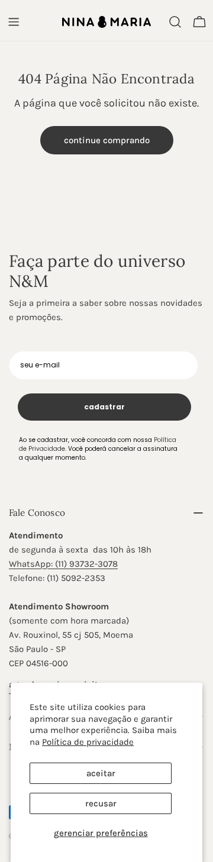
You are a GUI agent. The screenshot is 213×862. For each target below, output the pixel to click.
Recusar (101, 803)
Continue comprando (107, 140)
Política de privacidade (88, 742)
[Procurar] (175, 22)
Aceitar (100, 773)
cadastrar (104, 407)
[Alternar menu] (13, 22)
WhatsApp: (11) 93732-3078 (63, 563)
